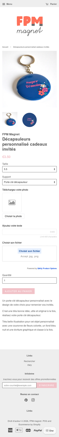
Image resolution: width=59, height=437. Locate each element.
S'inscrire (46, 385)
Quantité (6, 275)
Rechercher (29, 361)
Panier (53, 3)
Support (6, 176)
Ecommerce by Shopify (29, 424)
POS (45, 420)
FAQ (30, 364)
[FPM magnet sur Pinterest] (26, 400)
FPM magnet (35, 420)
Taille (5, 164)
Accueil (5, 47)
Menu (9, 3)
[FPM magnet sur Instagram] (33, 400)
